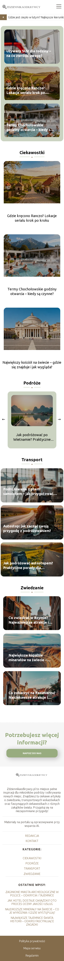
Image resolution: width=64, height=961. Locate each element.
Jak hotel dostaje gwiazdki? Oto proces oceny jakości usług (32, 902)
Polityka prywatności (32, 941)
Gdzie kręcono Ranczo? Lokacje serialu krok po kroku (25, 90)
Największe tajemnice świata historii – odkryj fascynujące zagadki (32, 921)
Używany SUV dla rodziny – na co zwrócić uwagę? (28, 53)
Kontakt (32, 840)
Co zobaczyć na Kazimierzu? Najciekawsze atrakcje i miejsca (32, 695)
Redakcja (32, 835)
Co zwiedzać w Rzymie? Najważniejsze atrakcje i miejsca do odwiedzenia (29, 620)
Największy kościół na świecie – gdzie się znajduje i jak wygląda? (31, 364)
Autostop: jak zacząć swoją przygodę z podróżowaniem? (27, 528)
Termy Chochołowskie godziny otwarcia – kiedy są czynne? (29, 127)
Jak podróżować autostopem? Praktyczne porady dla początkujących (28, 565)
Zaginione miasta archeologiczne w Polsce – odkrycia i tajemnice (32, 893)
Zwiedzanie (32, 587)
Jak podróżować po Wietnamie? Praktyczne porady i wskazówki (32, 437)
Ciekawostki (32, 152)
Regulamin (32, 955)
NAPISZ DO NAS (32, 753)
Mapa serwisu (32, 948)
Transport (32, 459)
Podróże (32, 383)
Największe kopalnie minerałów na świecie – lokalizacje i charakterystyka (28, 657)
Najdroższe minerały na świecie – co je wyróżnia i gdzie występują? (32, 911)
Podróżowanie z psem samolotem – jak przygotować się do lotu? (28, 491)
